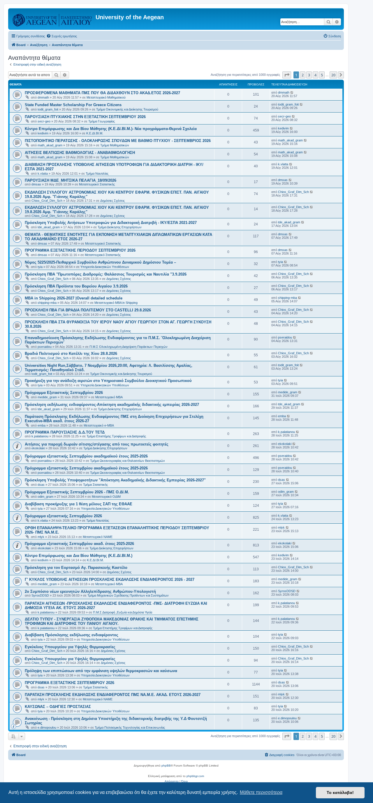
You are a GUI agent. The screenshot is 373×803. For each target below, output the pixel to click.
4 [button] (315, 75)
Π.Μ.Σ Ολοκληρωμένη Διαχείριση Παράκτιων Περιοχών (128, 346)
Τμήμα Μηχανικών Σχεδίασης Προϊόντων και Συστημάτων (128, 595)
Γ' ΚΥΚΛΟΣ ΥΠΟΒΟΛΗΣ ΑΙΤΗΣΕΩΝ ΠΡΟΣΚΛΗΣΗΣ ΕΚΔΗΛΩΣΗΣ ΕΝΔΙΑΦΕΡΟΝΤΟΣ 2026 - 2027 (109, 579)
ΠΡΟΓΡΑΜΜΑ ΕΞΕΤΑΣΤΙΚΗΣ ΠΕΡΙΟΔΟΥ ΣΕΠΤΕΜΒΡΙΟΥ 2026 (80, 250)
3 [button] (309, 75)
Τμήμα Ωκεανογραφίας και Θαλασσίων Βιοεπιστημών (127, 460)
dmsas (36, 184)
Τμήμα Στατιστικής (95, 484)
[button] (286, 74)
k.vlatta (43, 173)
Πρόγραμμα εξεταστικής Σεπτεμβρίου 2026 (63, 516)
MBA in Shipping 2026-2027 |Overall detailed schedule (73, 298)
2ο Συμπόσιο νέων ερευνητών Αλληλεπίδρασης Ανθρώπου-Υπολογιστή (90, 591)
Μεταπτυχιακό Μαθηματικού (106, 97)
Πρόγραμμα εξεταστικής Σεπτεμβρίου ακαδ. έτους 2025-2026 (79, 543)
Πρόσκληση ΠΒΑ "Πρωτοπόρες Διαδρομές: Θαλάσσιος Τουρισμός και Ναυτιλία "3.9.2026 (105, 274)
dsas (41, 484)
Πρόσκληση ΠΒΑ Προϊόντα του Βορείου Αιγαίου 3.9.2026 (76, 286)
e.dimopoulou (47, 727)
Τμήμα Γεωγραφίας (101, 121)
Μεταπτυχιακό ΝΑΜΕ (97, 537)
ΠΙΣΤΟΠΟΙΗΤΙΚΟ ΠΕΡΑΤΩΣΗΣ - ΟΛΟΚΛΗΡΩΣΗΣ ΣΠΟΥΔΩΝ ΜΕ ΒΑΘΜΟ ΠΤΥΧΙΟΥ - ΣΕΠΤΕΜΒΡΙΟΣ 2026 (118, 140)
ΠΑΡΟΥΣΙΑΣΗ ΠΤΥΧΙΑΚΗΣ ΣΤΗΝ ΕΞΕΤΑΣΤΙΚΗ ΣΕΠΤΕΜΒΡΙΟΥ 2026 (85, 117)
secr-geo (44, 121)
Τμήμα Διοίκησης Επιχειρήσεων (120, 227)
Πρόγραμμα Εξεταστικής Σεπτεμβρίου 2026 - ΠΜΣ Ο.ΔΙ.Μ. (77, 492)
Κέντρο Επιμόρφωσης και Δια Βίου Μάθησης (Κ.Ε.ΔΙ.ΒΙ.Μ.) (78, 555)
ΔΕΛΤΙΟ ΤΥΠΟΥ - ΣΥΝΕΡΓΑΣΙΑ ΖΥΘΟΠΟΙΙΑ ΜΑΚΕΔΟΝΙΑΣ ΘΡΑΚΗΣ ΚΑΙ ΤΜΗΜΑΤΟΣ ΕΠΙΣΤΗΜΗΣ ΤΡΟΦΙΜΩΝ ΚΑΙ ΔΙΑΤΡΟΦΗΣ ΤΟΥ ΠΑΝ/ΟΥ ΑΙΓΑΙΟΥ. (111, 621)
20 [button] (333, 75)
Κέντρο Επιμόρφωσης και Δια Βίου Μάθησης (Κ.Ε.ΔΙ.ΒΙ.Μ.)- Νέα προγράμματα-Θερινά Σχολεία (111, 129)
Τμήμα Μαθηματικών (114, 145)
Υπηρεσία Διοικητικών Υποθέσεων (104, 267)
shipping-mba (47, 302)
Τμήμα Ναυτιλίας (97, 173)
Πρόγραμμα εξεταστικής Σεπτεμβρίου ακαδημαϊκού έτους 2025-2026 (86, 456)
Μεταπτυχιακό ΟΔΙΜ (106, 496)
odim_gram (45, 496)
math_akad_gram (50, 145)
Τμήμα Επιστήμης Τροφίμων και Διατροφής (116, 436)
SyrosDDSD (40, 595)
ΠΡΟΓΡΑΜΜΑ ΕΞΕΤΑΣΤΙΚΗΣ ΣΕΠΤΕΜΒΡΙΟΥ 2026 (69, 683)
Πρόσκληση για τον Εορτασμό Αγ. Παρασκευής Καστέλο (76, 567)
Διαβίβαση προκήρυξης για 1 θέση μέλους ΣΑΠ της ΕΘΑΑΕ (78, 504)
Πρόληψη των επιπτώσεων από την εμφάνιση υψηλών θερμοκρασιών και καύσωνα (101, 671)
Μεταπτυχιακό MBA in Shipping (116, 302)
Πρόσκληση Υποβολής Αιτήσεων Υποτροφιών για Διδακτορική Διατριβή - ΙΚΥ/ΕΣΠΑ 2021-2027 (111, 222)
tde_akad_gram (49, 227)
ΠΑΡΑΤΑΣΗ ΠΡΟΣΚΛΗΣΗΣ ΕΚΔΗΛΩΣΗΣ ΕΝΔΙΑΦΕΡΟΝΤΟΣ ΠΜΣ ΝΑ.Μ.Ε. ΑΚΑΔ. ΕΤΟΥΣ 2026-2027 (112, 694)
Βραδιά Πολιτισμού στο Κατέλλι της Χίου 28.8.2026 (71, 353)
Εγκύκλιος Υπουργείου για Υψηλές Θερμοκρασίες (70, 647)
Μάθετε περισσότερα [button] (261, 792)
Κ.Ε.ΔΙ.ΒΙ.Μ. (94, 133)
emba (41, 425)
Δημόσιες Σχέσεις (112, 200)
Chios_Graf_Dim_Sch (46, 200)
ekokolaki (38, 448)
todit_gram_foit (48, 109)
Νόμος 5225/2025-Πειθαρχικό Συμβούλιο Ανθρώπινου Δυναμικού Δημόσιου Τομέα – (100, 262)
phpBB (166, 765)
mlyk (41, 537)
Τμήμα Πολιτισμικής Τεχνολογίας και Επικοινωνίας (130, 727)
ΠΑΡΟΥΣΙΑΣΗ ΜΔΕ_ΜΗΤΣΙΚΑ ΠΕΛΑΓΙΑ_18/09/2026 (70, 180)
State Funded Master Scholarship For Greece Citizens (73, 105)
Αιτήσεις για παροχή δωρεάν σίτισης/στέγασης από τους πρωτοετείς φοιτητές (96, 444)
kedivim (43, 133)
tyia (40, 267)
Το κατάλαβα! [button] (340, 792)
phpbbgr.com (195, 776)
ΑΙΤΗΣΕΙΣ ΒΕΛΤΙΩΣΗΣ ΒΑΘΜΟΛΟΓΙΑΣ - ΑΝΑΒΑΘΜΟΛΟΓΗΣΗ (80, 152)
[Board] (53, 19)
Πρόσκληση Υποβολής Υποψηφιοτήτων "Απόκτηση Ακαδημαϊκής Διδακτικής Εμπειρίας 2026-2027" (115, 480)
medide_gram (47, 397)
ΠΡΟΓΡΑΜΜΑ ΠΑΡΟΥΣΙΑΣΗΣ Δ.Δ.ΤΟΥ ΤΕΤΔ (65, 432)
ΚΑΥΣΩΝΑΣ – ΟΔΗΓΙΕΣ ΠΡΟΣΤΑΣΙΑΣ (58, 706)
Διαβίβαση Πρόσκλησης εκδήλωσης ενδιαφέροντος (71, 635)
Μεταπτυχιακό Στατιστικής (97, 184)
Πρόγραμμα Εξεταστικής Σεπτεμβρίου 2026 (64, 392)
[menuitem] (61, 36)
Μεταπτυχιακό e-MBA (99, 425)
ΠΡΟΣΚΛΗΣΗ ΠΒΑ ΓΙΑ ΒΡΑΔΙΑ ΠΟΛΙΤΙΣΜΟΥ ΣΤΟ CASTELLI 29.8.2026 (88, 310)
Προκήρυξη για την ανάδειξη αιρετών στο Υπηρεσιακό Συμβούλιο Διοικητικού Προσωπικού (108, 380)
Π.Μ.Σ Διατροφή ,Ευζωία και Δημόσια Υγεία (122, 612)
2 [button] (303, 75)
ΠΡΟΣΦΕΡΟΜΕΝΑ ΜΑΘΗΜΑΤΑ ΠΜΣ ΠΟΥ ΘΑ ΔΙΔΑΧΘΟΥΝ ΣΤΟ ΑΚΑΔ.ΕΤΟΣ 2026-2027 (102, 93)
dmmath (43, 97)
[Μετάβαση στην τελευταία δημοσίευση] (292, 92)
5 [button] (322, 75)
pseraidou (45, 346)
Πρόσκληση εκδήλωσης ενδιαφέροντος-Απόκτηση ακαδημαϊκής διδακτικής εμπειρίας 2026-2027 (112, 404)
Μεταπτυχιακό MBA (109, 397)
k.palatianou (39, 436)
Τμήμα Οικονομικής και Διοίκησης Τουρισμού (127, 109)
